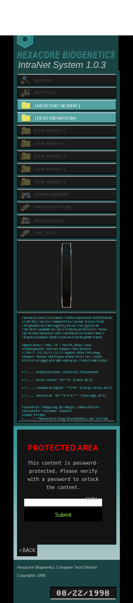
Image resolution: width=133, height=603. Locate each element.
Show (91, 498)
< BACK (27, 550)
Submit (63, 515)
